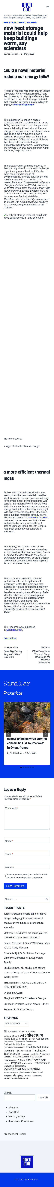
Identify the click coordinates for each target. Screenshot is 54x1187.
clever (32, 1039)
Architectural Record (11, 1036)
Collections (42, 1038)
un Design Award (13, 992)
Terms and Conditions (21, 1121)
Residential (20, 1066)
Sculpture (7, 1076)
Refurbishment (42, 1063)
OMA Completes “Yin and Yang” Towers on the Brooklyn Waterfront (41, 655)
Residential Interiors (11, 1073)
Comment (11, 808)
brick (45, 517)
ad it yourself (12, 1031)
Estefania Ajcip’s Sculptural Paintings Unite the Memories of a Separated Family (24, 958)
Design (30, 1045)
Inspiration (39, 1050)
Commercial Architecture (25, 1042)
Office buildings (10, 1060)
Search (8, 1092)
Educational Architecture (13, 1047)
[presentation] (27, 717)
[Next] (45, 733)
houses (9, 1050)
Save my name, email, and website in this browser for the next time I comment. (27, 876)
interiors (25, 1054)
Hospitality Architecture (37, 1047)
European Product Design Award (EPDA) (26, 1004)
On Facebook (36, 1060)
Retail (40, 1073)
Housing (19, 1051)
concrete (33, 517)
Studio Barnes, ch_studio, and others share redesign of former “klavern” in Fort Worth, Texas (27, 972)
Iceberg (28, 1051)
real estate (27, 1063)
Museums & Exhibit (21, 1057)
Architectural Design (20, 22)
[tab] (21, 767)
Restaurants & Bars (28, 1073)
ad (5, 1031)
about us (13, 1107)
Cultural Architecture (14, 1044)
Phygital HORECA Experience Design (25, 998)
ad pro (21, 1031)
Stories (27, 1075)
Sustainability (37, 1076)
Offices (21, 1060)
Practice (7, 1063)
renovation (9, 1066)
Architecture (31, 1035)
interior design (12, 1053)
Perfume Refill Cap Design (18, 1009)
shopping (18, 1075)
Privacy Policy (17, 1116)
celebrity (23, 1039)
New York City (36, 1057)
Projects (16, 1063)
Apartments (30, 1031)
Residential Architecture (22, 1069)
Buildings (14, 1039)
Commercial (9, 1042)
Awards (7, 1039)
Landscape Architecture (40, 1054)
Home (7, 15)
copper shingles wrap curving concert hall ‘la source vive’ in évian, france (27, 743)
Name (9, 841)
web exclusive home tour (16, 1078)
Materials (8, 1057)
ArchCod (13, 1112)
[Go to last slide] (8, 733)
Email (9, 854)
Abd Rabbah (12, 54)
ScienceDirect (14, 629)
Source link (10, 638)
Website (9, 867)
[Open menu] (47, 7)
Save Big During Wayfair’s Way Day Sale (13, 652)
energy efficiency (23, 104)
